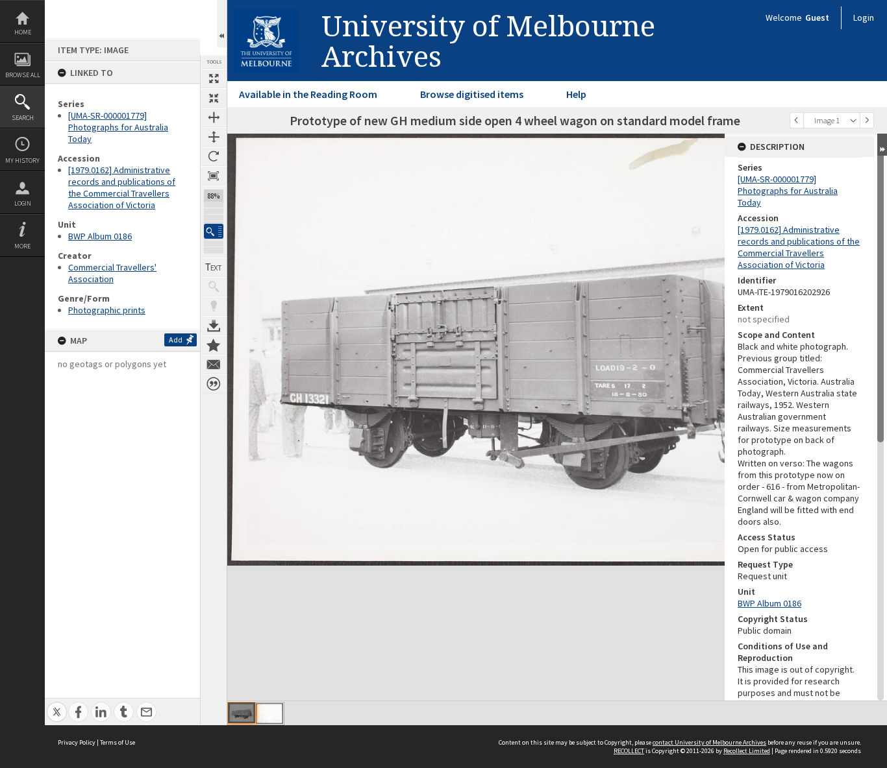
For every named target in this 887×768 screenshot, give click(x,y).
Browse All (22, 75)
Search (23, 118)
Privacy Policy (76, 742)
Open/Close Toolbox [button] (222, 23)
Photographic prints (106, 310)
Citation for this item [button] (214, 384)
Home (22, 32)
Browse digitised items (471, 94)
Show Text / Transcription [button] (214, 267)
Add (175, 339)
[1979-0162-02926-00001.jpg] (241, 712)
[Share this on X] (57, 705)
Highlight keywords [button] (214, 306)
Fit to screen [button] (214, 98)
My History (22, 160)
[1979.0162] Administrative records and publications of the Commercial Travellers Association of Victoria (121, 187)
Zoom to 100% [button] (214, 176)
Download (214, 325)
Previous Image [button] (796, 120)
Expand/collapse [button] (882, 145)
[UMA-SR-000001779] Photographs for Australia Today (118, 127)
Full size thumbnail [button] (214, 78)
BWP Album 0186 (100, 236)
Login (22, 203)
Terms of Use (117, 742)
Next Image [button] (866, 120)
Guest (817, 17)
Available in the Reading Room (308, 94)
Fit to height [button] (214, 137)
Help (576, 94)
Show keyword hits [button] (214, 286)
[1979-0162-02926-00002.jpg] (269, 713)
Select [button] (853, 120)
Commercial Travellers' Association (112, 273)
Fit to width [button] (214, 117)
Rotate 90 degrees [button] (214, 156)
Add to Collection (214, 345)
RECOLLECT (629, 751)
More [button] (22, 246)
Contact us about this (214, 364)
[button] (213, 231)
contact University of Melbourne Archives (709, 742)
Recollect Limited (746, 751)
